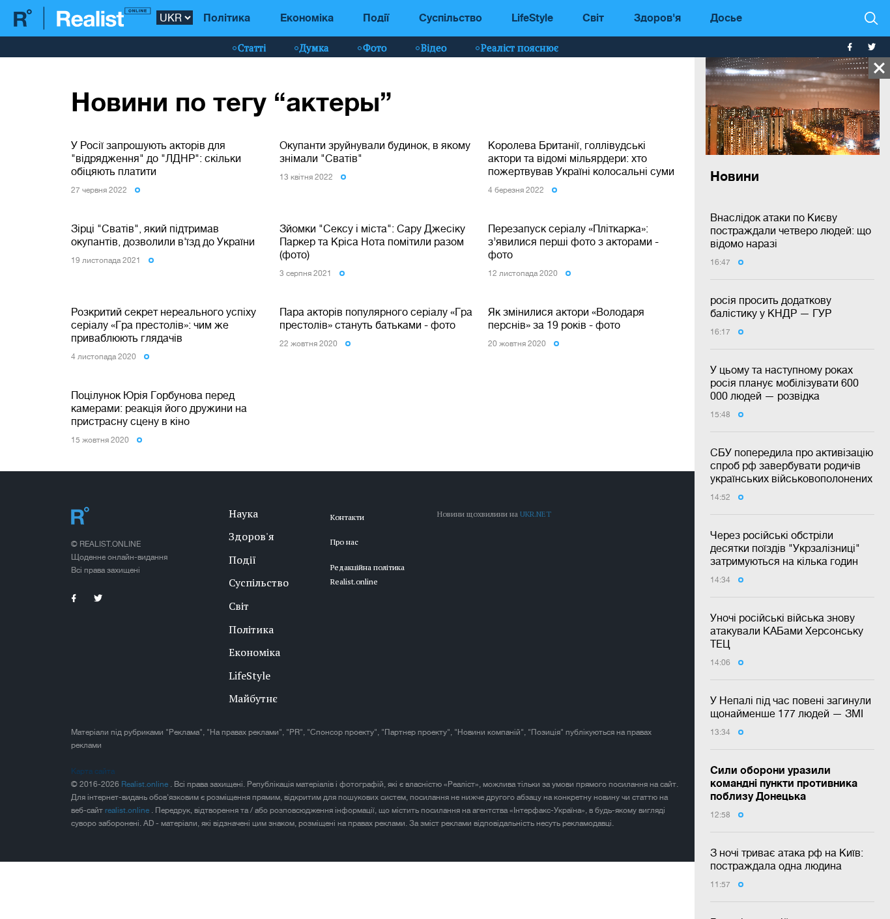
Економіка (307, 17)
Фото (375, 47)
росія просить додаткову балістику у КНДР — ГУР (770, 306)
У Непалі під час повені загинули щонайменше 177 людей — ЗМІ (790, 706)
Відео (434, 47)
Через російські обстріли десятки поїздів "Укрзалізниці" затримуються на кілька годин (785, 548)
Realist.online (145, 784)
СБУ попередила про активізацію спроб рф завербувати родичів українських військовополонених (791, 465)
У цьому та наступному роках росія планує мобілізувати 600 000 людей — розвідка (784, 383)
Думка (314, 47)
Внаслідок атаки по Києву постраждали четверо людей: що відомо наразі (790, 230)
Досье (726, 17)
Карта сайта (93, 771)
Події (376, 17)
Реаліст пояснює (519, 47)
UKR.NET (535, 514)
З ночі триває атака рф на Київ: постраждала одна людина (786, 859)
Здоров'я (657, 17)
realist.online (128, 810)
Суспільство (450, 17)
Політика (226, 17)
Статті (252, 47)
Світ (593, 17)
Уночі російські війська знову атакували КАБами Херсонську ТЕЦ (786, 631)
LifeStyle (532, 17)
